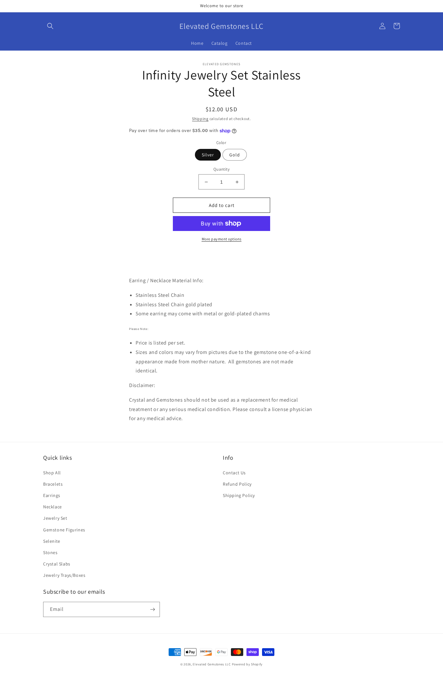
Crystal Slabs (56, 564)
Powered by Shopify (247, 664)
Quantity (221, 169)
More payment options (222, 238)
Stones (50, 552)
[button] (50, 26)
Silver (208, 155)
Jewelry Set (55, 518)
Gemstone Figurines (64, 530)
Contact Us (234, 473)
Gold (234, 155)
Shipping (200, 118)
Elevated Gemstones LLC (212, 664)
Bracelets (53, 484)
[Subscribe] (152, 609)
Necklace (52, 507)
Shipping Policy (239, 495)
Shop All (52, 473)
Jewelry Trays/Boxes (64, 575)
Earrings (51, 495)
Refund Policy (237, 484)
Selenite (51, 541)
